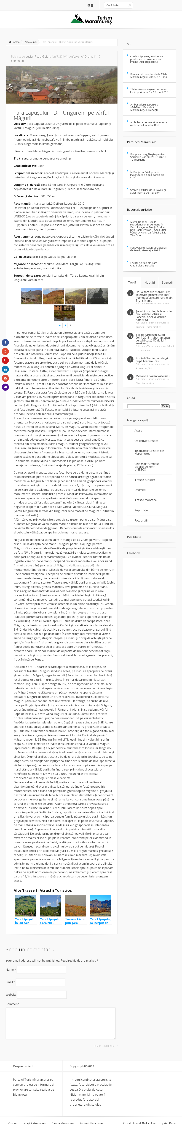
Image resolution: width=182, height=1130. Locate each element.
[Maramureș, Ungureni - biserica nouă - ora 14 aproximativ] (64, 313)
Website (11, 995)
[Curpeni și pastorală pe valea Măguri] (75, 296)
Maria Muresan (154, 303)
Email (10, 982)
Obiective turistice (145, 383)
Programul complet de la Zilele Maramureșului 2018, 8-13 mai (148, 75)
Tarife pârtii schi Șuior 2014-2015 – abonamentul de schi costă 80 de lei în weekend (153, 339)
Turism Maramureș (156, 322)
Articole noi (31, 41)
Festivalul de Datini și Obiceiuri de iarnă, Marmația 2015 (148, 249)
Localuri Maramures (91, 1123)
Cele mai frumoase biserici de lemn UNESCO (147, 466)
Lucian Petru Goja (37, 56)
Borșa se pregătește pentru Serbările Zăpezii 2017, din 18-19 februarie (149, 156)
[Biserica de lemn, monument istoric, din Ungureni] (97, 296)
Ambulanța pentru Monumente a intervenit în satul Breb (148, 123)
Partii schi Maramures (141, 142)
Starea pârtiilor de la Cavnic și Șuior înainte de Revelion (148, 191)
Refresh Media (140, 1123)
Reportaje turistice (139, 210)
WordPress (170, 1123)
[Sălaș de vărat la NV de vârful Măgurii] (31, 296)
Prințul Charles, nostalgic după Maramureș (152, 359)
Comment (12, 1004)
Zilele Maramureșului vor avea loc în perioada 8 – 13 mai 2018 (149, 91)
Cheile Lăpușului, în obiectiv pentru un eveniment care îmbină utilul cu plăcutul (146, 59)
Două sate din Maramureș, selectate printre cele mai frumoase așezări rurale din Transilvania (154, 296)
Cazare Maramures (63, 1123)
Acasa (138, 431)
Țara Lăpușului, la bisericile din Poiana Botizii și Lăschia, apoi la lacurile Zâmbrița (154, 315)
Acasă (16, 41)
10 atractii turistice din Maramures (149, 452)
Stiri (129, 44)
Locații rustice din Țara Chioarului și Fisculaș (143, 264)
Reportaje (141, 510)
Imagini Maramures (34, 1123)
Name (11, 970)
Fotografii (141, 520)
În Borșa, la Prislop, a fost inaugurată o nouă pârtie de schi (147, 174)
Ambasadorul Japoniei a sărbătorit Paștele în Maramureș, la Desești (144, 107)
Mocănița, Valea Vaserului (153, 376)
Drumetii (90, 56)
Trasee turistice (153, 326)
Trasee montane (146, 500)
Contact (12, 1123)
